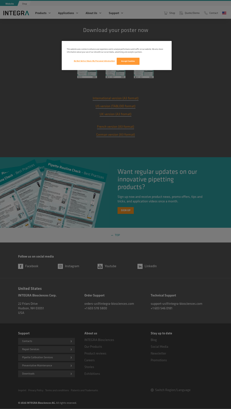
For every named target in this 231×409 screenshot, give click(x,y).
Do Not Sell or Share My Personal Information (94, 61)
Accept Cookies (128, 61)
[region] (117, 55)
